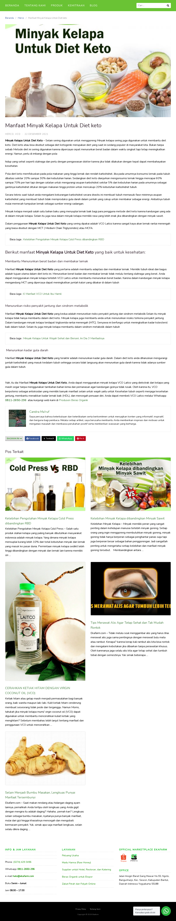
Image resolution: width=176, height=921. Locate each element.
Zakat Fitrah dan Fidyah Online (79, 883)
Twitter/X (49, 438)
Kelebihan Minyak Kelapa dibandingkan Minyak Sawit (127, 518)
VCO (17, 134)
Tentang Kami (35, 5)
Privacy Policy (80, 909)
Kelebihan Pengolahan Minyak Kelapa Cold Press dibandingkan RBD (63, 239)
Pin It (81, 438)
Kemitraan (76, 5)
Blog (93, 5)
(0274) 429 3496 (22, 862)
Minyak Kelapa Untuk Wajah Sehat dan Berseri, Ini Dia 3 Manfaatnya (63, 338)
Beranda (12, 5)
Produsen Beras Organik (73, 400)
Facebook (34, 438)
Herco (21, 18)
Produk (57, 5)
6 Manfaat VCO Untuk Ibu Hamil (42, 294)
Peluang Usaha (70, 855)
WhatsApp (66, 438)
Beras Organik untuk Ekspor (77, 876)
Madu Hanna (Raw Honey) (76, 862)
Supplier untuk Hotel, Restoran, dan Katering (86, 869)
